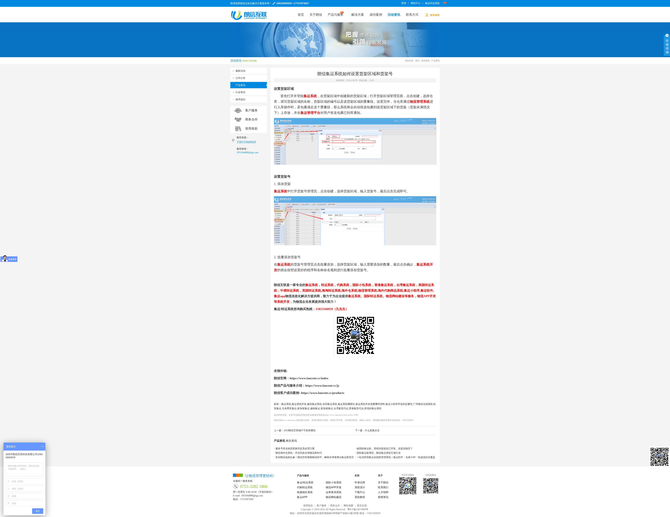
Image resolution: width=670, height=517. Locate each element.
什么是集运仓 (372, 430)
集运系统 (286, 404)
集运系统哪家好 (346, 404)
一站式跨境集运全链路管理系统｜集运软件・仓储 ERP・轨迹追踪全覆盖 (396, 457)
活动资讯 (425, 60)
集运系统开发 (299, 404)
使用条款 (251, 128)
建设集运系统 (314, 404)
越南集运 (315, 408)
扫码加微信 (431, 475)
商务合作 (251, 119)
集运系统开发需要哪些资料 (370, 404)
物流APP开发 (336, 420)
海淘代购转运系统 (319, 420)
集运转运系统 (432, 3)
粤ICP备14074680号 (357, 509)
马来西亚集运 (289, 408)
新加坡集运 (303, 408)
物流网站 (377, 420)
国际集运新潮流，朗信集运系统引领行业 (379, 453)
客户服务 (251, 110)
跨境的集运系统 (372, 408)
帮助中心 (415, 3)
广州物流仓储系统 (423, 404)
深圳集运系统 (329, 404)
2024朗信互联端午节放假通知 (299, 430)
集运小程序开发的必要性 (399, 404)
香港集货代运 (356, 408)
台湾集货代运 (341, 408)
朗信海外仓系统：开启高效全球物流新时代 (299, 453)
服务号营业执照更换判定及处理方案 (295, 448)
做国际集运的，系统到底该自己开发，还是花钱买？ (385, 448)
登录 (403, 3)
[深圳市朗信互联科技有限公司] (251, 15)
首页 (417, 60)
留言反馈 (362, 505)
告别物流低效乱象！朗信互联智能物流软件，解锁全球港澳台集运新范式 (315, 457)
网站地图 (348, 505)
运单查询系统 (351, 420)
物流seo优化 (365, 420)
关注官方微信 (407, 475)
